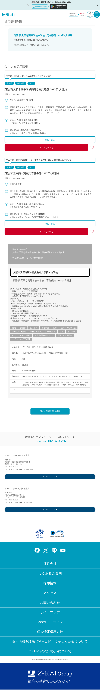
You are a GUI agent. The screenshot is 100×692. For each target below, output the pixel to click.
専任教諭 (20, 83)
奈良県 (9, 83)
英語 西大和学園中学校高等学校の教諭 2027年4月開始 (36, 89)
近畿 (14, 328)
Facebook (37, 550)
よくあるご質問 (50, 573)
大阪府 (23, 328)
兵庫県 (9, 167)
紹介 (31, 83)
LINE (54, 550)
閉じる (97, 5)
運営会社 (50, 563)
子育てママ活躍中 (64, 335)
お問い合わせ (50, 602)
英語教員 (33, 328)
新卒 (61, 332)
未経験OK (51, 332)
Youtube (63, 550)
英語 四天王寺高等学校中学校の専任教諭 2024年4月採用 (42, 280)
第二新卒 (71, 332)
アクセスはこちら (50, 477)
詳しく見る (50, 140)
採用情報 (50, 583)
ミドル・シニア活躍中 (21, 339)
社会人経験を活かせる (44, 335)
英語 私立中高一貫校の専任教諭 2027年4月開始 (32, 173)
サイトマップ (50, 612)
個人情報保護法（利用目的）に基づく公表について (50, 641)
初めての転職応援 (68, 328)
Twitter (45, 550)
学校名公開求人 (36, 332)
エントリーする (46, 148)
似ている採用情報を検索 (50, 411)
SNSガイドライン (50, 622)
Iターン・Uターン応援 (21, 335)
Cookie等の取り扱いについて (50, 651)
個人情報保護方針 (50, 632)
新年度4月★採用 (19, 332)
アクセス (50, 593)
